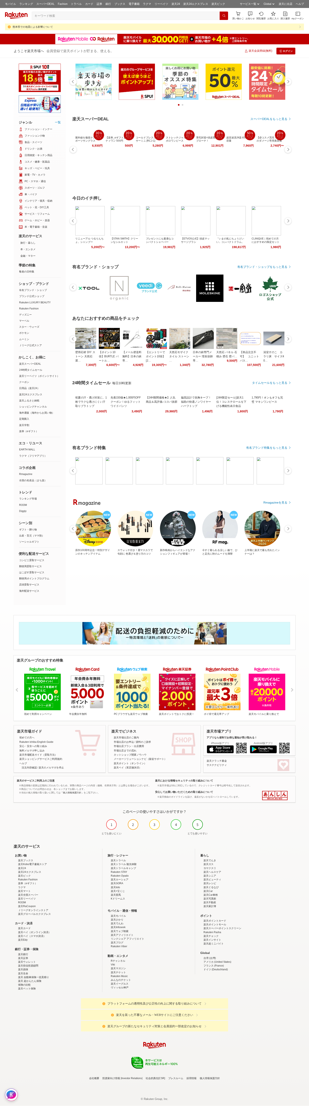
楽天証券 (23, 958)
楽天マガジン (118, 968)
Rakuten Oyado (120, 875)
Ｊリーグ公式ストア (30, 345)
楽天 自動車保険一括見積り (33, 977)
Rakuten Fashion (29, 308)
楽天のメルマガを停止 (51, 767)
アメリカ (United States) (217, 961)
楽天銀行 (23, 954)
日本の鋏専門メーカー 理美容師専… (203, 356)
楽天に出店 (285, 3)
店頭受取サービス (29, 584)
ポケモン (24, 332)
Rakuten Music (119, 976)
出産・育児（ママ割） (31, 535)
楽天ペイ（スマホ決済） (32, 936)
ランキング (26, 3)
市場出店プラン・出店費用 (129, 746)
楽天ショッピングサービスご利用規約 (40, 758)
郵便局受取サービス (30, 566)
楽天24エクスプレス (195, 3)
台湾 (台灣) (209, 958)
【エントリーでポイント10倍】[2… (155, 356)
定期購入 (24, 418)
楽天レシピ (209, 883)
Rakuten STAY (119, 872)
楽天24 (176, 3)
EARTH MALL (27, 449)
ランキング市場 (28, 498)
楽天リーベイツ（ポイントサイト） (39, 376)
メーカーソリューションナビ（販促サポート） (140, 758)
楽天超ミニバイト (213, 943)
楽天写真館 (209, 898)
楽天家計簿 (209, 906)
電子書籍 (134, 3)
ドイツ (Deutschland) (215, 969)
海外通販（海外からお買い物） (36, 412)
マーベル (24, 320)
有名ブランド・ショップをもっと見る (262, 266)
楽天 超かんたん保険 (29, 981)
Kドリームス (118, 898)
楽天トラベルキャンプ (123, 868)
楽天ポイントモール (214, 924)
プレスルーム (175, 1078)
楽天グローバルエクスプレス (34, 914)
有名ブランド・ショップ (33, 290)
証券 (99, 3)
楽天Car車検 (210, 894)
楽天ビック (218, 3)
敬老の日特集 (26, 271)
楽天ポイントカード (214, 920)
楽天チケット (118, 972)
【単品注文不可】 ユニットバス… (249, 356)
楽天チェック (211, 936)
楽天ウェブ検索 (119, 931)
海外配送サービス (29, 590)
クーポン (24, 382)
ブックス (119, 3)
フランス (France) (213, 965)
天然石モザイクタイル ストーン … (179, 356)
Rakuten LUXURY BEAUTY (35, 302)
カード (89, 3)
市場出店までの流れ (125, 750)
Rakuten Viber (119, 946)
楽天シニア (209, 875)
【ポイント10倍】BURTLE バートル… (109, 356)
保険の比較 (24, 984)
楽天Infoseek (118, 927)
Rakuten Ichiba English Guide (36, 741)
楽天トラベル (118, 860)
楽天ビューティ (212, 879)
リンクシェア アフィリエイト (127, 938)
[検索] (224, 16)
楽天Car (208, 891)
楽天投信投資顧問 (28, 965)
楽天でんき (209, 860)
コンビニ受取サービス (31, 560)
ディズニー (25, 314)
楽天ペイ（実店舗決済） (127, 767)
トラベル (76, 3)
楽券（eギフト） (28, 431)
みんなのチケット (121, 979)
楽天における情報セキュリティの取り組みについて (184, 780)
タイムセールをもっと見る (269, 382)
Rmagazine (25, 474)
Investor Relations (131, 1078)
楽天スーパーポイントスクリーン (222, 928)
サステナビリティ (217, 765)
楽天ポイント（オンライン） (130, 763)
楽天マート (24, 891)
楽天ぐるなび (211, 887)
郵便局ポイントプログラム (34, 578)
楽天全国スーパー (28, 894)
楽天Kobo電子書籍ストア (32, 864)
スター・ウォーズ (29, 326)
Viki (113, 964)
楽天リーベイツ (27, 898)
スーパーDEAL (45, 3)
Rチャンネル (118, 960)
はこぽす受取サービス (31, 572)
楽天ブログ (117, 942)
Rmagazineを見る (275, 502)
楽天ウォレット (27, 961)
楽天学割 (24, 425)
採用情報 (191, 1078)
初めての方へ (26, 737)
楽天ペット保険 (27, 988)
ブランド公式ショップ (31, 296)
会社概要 (94, 1078)
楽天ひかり (117, 919)
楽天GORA (117, 883)
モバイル (10, 3)
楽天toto (115, 887)
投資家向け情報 (111, 1078)
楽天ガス (208, 864)
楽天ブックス (25, 860)
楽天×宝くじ (118, 891)
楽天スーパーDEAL (30, 363)
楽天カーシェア (119, 879)
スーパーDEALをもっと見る (268, 119)
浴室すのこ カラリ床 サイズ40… (273, 356)
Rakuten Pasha (212, 932)
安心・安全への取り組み (33, 746)
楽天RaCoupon (27, 906)
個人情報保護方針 (210, 1078)
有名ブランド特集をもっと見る (266, 447)
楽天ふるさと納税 (29, 400)
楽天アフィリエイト (122, 935)
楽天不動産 (209, 902)
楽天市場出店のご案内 (126, 737)
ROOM (23, 505)
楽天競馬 (116, 894)
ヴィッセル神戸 (119, 987)
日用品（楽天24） (29, 388)
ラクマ (147, 3)
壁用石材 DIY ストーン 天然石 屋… (85, 356)
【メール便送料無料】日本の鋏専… (131, 356)
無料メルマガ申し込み (32, 750)
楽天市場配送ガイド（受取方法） (38, 754)
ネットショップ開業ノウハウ (130, 754)
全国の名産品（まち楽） (33, 480)
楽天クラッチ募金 (217, 760)
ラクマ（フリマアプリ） (33, 455)
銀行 (108, 3)
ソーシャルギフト (29, 541)
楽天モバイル (118, 915)
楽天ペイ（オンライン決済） (34, 932)
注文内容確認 (29, 767)
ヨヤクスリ (209, 868)
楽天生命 (23, 973)
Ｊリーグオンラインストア (33, 910)
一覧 (58, 122)
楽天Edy (23, 939)
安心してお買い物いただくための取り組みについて (184, 791)
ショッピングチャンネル (33, 406)
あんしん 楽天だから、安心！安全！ (275, 795)
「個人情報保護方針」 (72, 792)
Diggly (22, 511)
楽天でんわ (117, 923)
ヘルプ (300, 3)
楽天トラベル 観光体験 (124, 864)
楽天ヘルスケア (212, 872)
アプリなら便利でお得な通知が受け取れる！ (232, 737)
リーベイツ (161, 3)
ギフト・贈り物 (28, 529)
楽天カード (24, 928)
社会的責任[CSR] (155, 1078)
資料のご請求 (143, 741)
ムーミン (24, 339)
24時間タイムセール (30, 369)
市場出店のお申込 (124, 741)
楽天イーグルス (119, 983)
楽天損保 (23, 969)
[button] (250, 15)
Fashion (62, 3)
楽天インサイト (212, 939)
